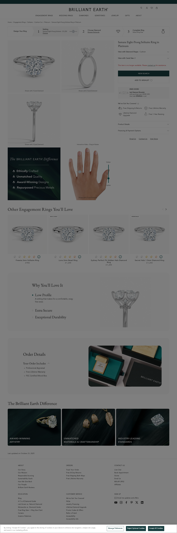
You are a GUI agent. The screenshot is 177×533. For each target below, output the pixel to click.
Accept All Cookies (156, 528)
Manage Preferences (115, 528)
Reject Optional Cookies (136, 528)
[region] (88, 528)
